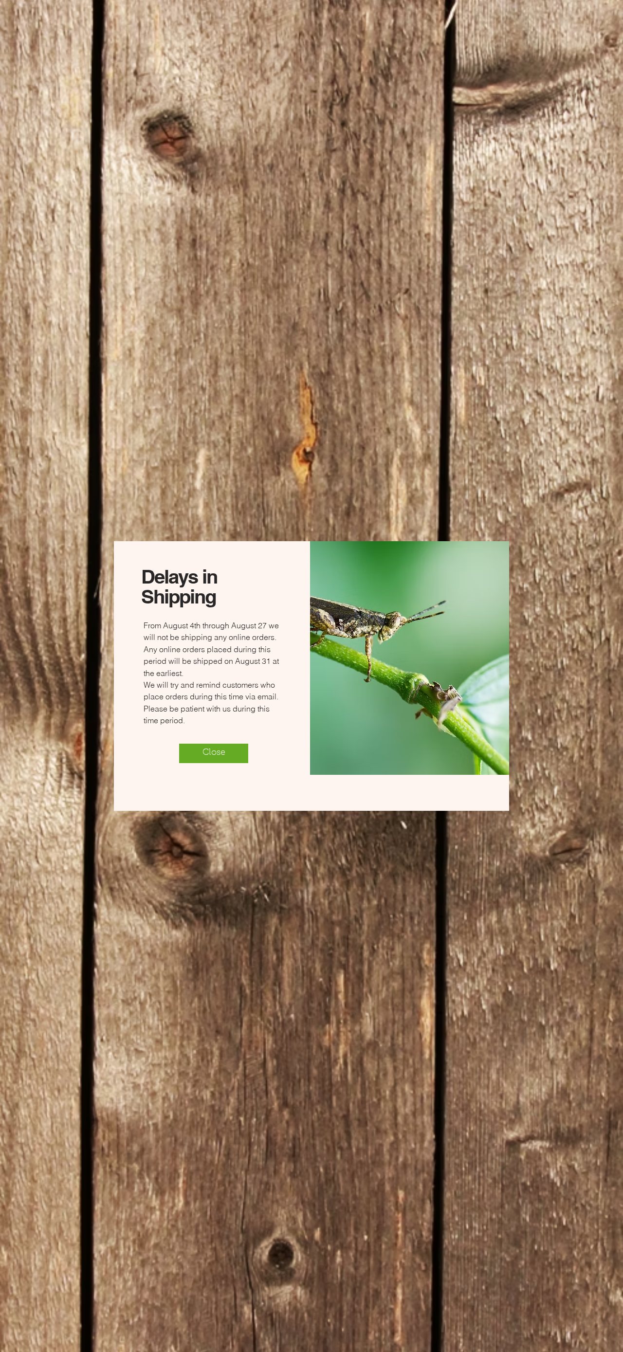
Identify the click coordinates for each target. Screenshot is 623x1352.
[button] (213, 753)
